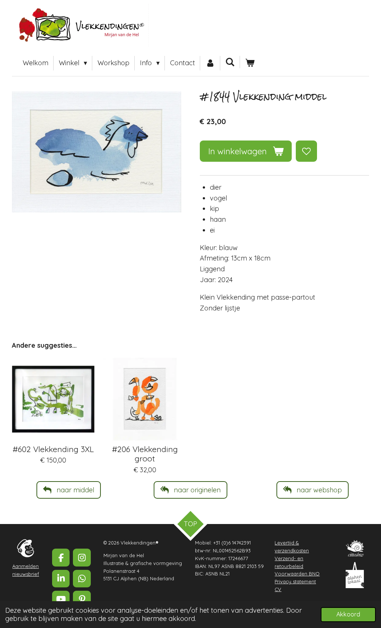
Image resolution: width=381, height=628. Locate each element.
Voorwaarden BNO (297, 574)
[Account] (210, 63)
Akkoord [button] (348, 614)
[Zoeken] (230, 62)
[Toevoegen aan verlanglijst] (306, 151)
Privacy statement (295, 581)
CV (278, 589)
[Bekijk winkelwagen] (250, 63)
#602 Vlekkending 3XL (53, 449)
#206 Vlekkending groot (145, 453)
